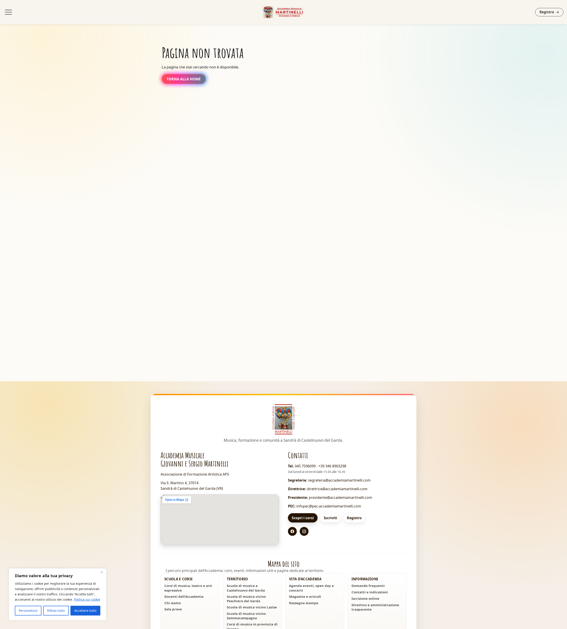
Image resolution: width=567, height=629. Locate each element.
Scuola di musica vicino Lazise (252, 607)
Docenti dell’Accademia (184, 596)
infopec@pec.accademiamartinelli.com (328, 506)
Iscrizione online (365, 598)
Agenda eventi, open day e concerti (311, 587)
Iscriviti (330, 517)
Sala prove (173, 609)
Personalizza (28, 610)
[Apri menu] (8, 12)
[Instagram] (304, 531)
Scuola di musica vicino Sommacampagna (246, 615)
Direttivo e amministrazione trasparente (375, 607)
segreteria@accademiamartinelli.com (339, 480)
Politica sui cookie (87, 599)
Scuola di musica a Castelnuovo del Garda (246, 587)
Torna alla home (184, 79)
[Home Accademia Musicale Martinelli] (283, 12)
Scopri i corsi (303, 517)
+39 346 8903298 (332, 466)
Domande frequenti (368, 585)
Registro (549, 12)
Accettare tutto (85, 610)
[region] (57, 594)
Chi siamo (172, 603)
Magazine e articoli (305, 596)
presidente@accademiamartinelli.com (340, 497)
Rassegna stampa (303, 603)
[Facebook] (292, 531)
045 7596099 (305, 466)
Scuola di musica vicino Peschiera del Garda (246, 598)
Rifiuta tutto (56, 610)
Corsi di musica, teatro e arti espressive (188, 587)
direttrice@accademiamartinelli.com (337, 488)
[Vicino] (101, 572)
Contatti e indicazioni (369, 592)
